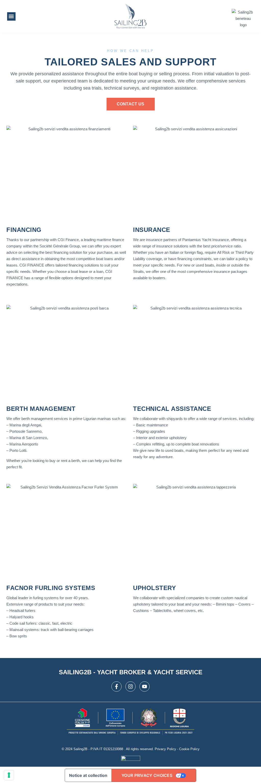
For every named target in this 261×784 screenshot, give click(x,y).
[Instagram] (130, 686)
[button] (11, 16)
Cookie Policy (189, 749)
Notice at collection (88, 775)
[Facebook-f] (116, 686)
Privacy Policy (165, 749)
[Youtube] (144, 686)
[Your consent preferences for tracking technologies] (9, 775)
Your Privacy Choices (147, 775)
